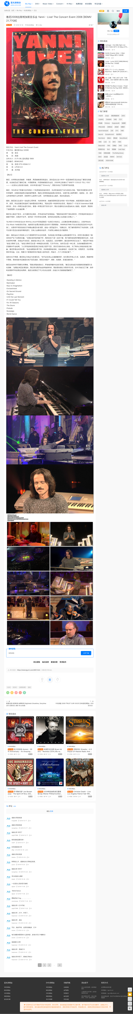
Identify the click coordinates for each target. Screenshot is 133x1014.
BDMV (15, 687)
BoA (108, 149)
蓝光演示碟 (7, 999)
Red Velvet (102, 138)
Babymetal (102, 145)
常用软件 (66, 993)
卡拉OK (101, 115)
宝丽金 (114, 145)
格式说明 (66, 996)
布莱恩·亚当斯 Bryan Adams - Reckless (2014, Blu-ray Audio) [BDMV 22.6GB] (50, 750)
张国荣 (124, 123)
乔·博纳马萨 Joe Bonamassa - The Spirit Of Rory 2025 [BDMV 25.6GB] (20, 793)
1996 (100, 153)
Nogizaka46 (115, 123)
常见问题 (98, 4)
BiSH (100, 157)
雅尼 (29, 687)
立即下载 (86, 653)
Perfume (107, 123)
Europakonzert (109, 134)
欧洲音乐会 (102, 149)
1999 (100, 142)
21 (59, 965)
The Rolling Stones (118, 153)
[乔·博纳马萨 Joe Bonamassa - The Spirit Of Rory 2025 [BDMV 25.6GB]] (20, 772)
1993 (120, 145)
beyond (101, 134)
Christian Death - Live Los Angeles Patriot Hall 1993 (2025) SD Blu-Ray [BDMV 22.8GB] (79, 793)
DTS (117, 130)
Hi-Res (69, 4)
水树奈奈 (109, 127)
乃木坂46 (108, 119)
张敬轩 (123, 127)
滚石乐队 (101, 160)
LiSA (105, 142)
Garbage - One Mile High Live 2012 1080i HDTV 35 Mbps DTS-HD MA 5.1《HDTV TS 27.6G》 (116, 47)
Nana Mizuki (123, 138)
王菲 (112, 130)
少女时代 (101, 119)
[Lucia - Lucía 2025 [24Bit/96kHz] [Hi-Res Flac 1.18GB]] (101, 63)
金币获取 (66, 990)
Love (125, 145)
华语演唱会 (7, 987)
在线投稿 (66, 987)
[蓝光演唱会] (12, 3)
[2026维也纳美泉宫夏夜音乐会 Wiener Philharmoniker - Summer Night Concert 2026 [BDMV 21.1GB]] (50, 772)
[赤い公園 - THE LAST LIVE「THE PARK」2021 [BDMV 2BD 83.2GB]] (101, 80)
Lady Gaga (121, 149)
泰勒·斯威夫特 (115, 115)
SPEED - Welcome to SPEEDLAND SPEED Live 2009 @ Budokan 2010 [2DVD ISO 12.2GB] (112, 195)
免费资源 (79, 4)
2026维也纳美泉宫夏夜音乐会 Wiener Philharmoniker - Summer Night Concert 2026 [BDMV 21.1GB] (50, 793)
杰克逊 (106, 157)
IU (109, 142)
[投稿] (108, 11)
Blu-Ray (28, 4)
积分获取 (88, 4)
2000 (123, 115)
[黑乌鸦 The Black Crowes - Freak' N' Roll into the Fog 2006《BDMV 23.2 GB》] (101, 88)
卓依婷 (116, 127)
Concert (59, 4)
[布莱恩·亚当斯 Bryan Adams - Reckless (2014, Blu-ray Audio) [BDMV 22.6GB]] (50, 730)
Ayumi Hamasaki (103, 130)
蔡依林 (115, 138)
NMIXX (112, 157)
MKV (114, 142)
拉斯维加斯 (22, 687)
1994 (119, 142)
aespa (107, 115)
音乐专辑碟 (49, 999)
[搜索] (113, 11)
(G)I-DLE (119, 157)
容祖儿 (109, 138)
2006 (8, 687)
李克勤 (100, 123)
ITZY (120, 119)
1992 (108, 145)
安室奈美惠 (107, 153)
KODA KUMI (109, 160)
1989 (122, 130)
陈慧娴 (114, 149)
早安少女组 (102, 127)
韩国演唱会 (7, 996)
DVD (37, 4)
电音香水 (118, 134)
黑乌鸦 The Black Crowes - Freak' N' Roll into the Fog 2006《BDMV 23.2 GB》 (116, 88)
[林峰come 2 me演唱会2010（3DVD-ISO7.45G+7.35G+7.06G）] (101, 96)
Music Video (47, 4)
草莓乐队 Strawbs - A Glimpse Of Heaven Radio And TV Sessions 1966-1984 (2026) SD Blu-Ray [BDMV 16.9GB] (79, 750)
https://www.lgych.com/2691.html (28, 670)
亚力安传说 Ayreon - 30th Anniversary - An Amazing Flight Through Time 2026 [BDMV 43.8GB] (20, 750)
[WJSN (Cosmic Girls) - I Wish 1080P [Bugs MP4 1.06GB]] (101, 55)
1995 (115, 119)
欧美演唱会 (30, 25)
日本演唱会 (7, 993)
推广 (92, 25)
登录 (51, 811)
